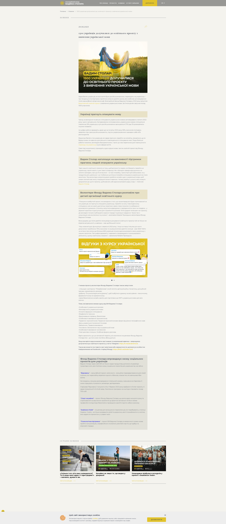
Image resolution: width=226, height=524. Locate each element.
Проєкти (113, 3)
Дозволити (156, 519)
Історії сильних (132, 3)
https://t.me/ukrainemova (128, 343)
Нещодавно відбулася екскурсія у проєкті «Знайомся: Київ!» (147, 474)
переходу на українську (87, 145)
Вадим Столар (84, 184)
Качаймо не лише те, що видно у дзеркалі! (110, 474)
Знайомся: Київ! (87, 410)
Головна (63, 11)
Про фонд (104, 3)
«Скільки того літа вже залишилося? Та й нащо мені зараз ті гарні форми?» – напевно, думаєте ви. (77, 475)
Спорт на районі (87, 398)
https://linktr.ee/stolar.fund (123, 349)
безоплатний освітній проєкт (89, 103)
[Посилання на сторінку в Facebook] (3, 511)
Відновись (85, 373)
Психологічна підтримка (90, 421)
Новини (121, 3)
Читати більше (66, 481)
